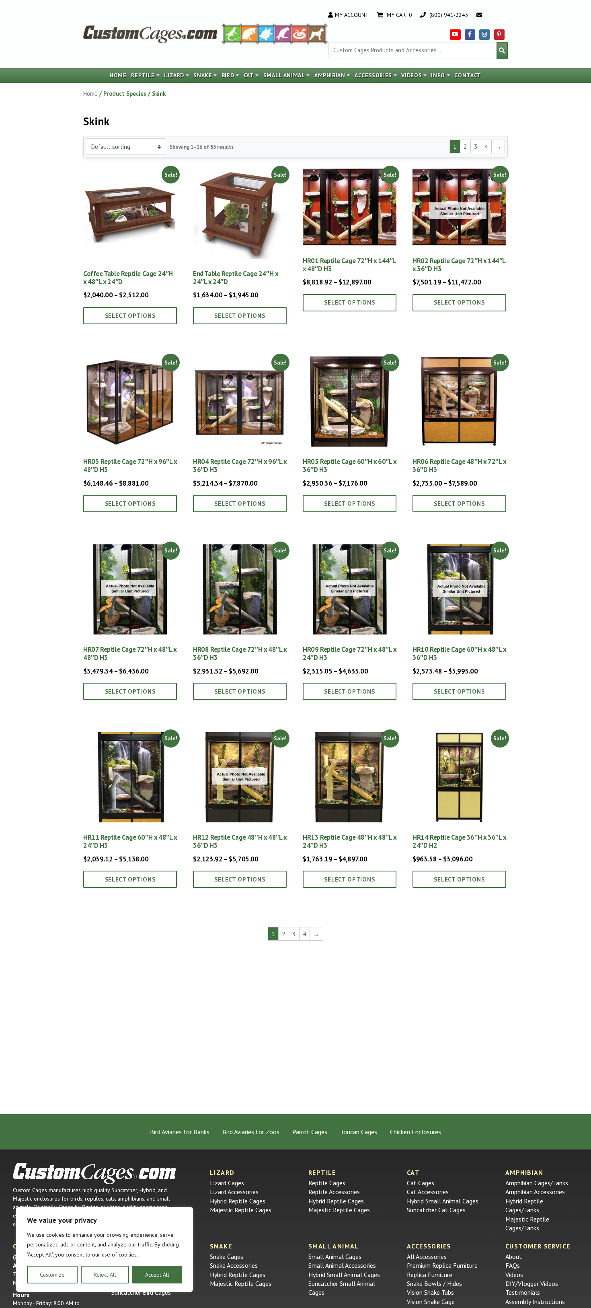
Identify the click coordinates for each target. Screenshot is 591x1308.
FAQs (512, 1265)
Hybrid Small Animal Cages (442, 1201)
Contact (467, 75)
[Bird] (283, 33)
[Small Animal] (318, 33)
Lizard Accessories (234, 1192)
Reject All (105, 1274)
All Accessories (427, 1256)
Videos (411, 75)
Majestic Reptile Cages (240, 1210)
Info (438, 75)
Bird (228, 75)
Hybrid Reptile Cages (237, 1201)
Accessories (373, 75)
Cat (249, 75)
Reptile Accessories (334, 1192)
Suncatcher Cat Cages (436, 1210)
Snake (202, 75)
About (513, 1256)
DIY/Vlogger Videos (531, 1283)
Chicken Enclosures (415, 1132)
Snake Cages (226, 1256)
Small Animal (284, 75)
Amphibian (329, 75)
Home (118, 75)
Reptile (143, 75)
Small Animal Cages (334, 1256)
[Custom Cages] (94, 1173)
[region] (104, 1249)
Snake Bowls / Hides (434, 1283)
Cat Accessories (428, 1192)
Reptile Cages (326, 1183)
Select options (130, 315)
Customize (52, 1274)
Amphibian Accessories (535, 1192)
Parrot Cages (309, 1132)
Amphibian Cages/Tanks (536, 1183)
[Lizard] (231, 33)
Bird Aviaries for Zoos (250, 1132)
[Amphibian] (266, 33)
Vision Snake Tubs (430, 1292)
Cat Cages (420, 1183)
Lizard (174, 75)
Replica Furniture (429, 1275)
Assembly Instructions (535, 1302)
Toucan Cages (358, 1132)
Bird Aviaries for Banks (179, 1132)
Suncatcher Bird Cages (141, 1292)
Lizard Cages (227, 1183)
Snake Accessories (234, 1265)
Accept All (157, 1274)
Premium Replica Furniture (442, 1265)
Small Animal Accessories (342, 1265)
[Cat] (249, 33)
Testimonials (522, 1292)
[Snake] (299, 33)
